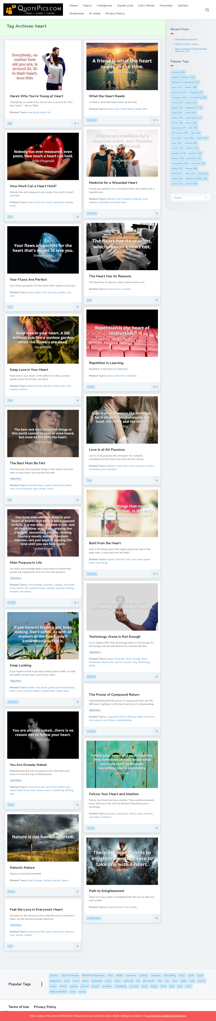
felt (55, 485)
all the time (113, 109)
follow (53, 787)
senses (150, 465)
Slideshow (77, 13)
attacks (111, 465)
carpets (58, 584)
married (119, 662)
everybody (33, 112)
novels (42, 588)
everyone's (34, 931)
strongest (111, 469)
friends (111, 199)
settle (59, 691)
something (58, 790)
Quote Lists (125, 5)
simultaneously (97, 469)
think (177, 173)
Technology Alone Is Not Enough (114, 636)
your (12, 295)
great (147, 559)
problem (194, 158)
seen (35, 488)
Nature (11, 891)
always (178, 72)
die (47, 787)
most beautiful (24, 488)
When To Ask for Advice (186, 44)
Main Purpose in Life (26, 562)
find (38, 687)
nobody (69, 202)
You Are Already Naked (28, 764)
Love (10, 217)
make (202, 138)
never (177, 148)
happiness (194, 107)
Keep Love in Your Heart (29, 369)
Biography (91, 574)
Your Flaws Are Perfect (28, 279)
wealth (28, 935)
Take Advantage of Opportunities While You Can (191, 50)
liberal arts (107, 662)
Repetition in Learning (106, 363)
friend (123, 109)
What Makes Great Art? (186, 39)
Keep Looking (20, 665)
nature (64, 880)
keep (62, 386)
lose (33, 790)
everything (122, 813)
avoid (31, 787)
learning (179, 128)
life (26, 588)
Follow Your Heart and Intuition (114, 794)
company (179, 97)
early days (137, 559)
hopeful (127, 199)
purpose (60, 588)
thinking (69, 790)
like (195, 133)
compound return (116, 716)
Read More (15, 478)
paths (134, 907)
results (127, 662)
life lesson (180, 133)
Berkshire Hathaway (185, 82)
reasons (126, 289)
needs (138, 109)
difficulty (131, 716)
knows (117, 289)
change (196, 92)
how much (46, 202)
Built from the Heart (105, 543)
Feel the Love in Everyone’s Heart (36, 909)
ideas (177, 117)
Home (74, 5)
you (69, 292)
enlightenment (115, 907)
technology (144, 662)
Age (9, 123)
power (98, 720)
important (193, 117)
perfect (62, 292)
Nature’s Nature (22, 867)
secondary (94, 817)
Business (91, 676)
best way (40, 787)
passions (140, 465)
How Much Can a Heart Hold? (33, 186)
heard (61, 485)
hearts (20, 588)
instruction (119, 375)
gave (48, 931)
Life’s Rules (146, 5)
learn (191, 122)
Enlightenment (93, 918)
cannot (48, 485)
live (176, 138)
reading (70, 588)
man (176, 143)
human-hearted (51, 880)
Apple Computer (116, 559)
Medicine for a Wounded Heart (113, 182)
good (191, 102)
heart (43, 112)
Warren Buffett (196, 178)
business (179, 92)
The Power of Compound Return (114, 694)
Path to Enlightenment (106, 891)
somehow (106, 817)
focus (177, 102)
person (195, 153)
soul (145, 199)
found (44, 687)
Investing (91, 731)
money (191, 143)
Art (9, 500)
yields (92, 665)
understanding (124, 720)
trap (12, 793)
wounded (104, 202)
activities (48, 584)
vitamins (93, 202)
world (50, 488)
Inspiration (12, 702)
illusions (69, 931)
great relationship (64, 687)
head (119, 465)
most (12, 488)
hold (37, 202)
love (44, 292)
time (145, 109)
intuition (148, 813)
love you (52, 292)
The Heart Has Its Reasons (110, 276)
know (19, 691)
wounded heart (118, 202)
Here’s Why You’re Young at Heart (36, 96)
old (48, 112)
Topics (87, 5)
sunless (14, 389)
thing (177, 168)
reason (47, 790)
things (42, 488)
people (51, 588)
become (111, 813)
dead (30, 386)
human (38, 880)
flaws (31, 292)
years (66, 691)
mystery (33, 588)
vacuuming (25, 591)
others (192, 148)
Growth (90, 387)
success (198, 163)
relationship (48, 691)
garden (48, 386)
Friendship (91, 120)
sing (134, 662)
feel (43, 931)
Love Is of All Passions (107, 449)
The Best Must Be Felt (27, 463)
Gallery (183, 5)
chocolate (69, 584)
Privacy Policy (115, 13)
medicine (137, 199)
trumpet (14, 591)
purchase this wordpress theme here (166, 1015)
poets (13, 205)
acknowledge (35, 584)
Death (11, 805)
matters (37, 691)
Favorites (166, 5)
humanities (95, 662)
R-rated (94, 13)
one (98, 562)
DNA (128, 658)
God (55, 931)
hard (177, 112)
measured (58, 202)
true (203, 173)
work (177, 183)
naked (39, 790)
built (128, 559)
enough (136, 658)
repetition (132, 375)
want (177, 178)
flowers (39, 386)
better (31, 687)
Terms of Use (18, 1007)
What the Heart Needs (107, 96)
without (23, 389)
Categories (104, 5)
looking (27, 691)
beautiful (33, 485)
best (41, 485)
